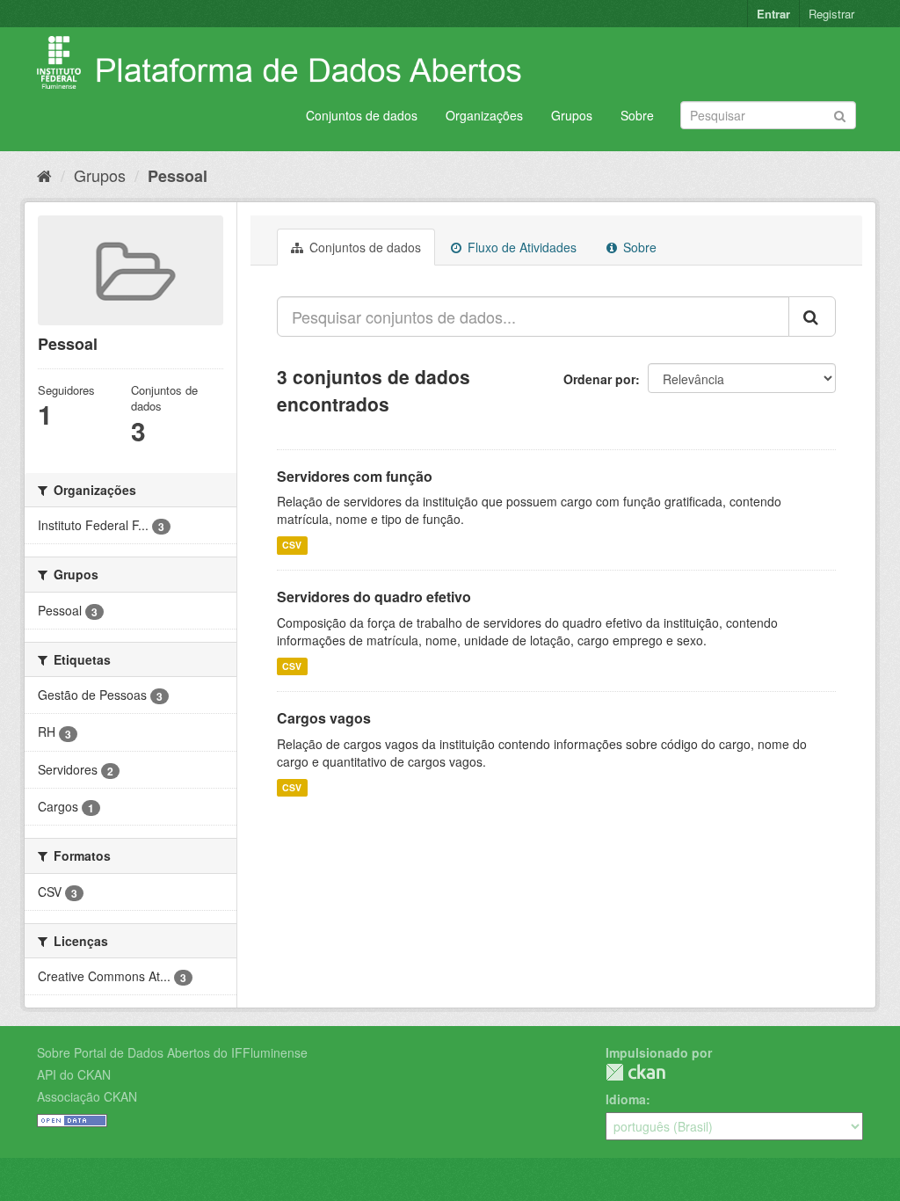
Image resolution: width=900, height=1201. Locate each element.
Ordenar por (599, 379)
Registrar (831, 13)
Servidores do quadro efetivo (374, 596)
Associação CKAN (87, 1096)
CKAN (635, 1072)
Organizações (484, 115)
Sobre (637, 115)
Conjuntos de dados (361, 115)
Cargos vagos (324, 718)
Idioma (626, 1099)
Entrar (773, 13)
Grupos (571, 115)
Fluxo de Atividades (520, 247)
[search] (812, 316)
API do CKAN (74, 1074)
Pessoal (177, 175)
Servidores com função (354, 476)
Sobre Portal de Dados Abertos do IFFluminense (172, 1052)
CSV (291, 544)
